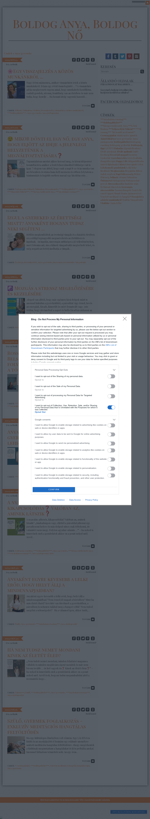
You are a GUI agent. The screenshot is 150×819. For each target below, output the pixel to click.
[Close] (125, 319)
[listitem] (75, 369)
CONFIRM (53, 489)
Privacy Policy (91, 500)
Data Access (75, 500)
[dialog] (75, 409)
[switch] (111, 376)
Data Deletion (58, 500)
